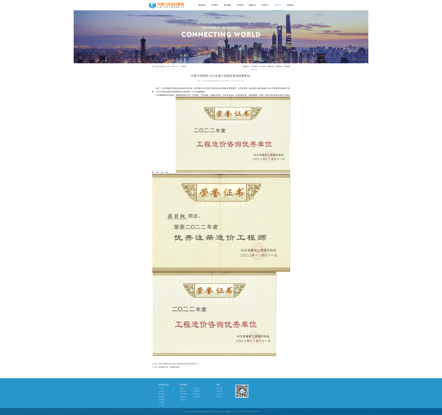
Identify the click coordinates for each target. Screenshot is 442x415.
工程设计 (183, 400)
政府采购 (197, 397)
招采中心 (265, 5)
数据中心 (252, 5)
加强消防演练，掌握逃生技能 (168, 367)
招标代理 (183, 391)
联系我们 (290, 5)
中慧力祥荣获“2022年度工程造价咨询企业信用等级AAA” (178, 364)
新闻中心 (219, 397)
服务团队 (161, 397)
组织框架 (161, 394)
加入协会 (161, 405)
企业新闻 (183, 66)
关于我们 (214, 5)
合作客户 (219, 394)
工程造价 (197, 388)
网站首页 (202, 5)
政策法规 (270, 66)
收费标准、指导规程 (283, 66)
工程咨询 (197, 391)
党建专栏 (246, 66)
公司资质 (161, 400)
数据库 (182, 388)
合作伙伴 (240, 5)
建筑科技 (183, 397)
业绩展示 (219, 391)
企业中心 (278, 5)
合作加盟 (219, 388)
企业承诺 (161, 391)
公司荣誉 (161, 402)
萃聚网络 (256, 411)
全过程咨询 (183, 394)
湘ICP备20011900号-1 (238, 411)
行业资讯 (262, 66)
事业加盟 (227, 5)
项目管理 (197, 394)
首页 (167, 66)
